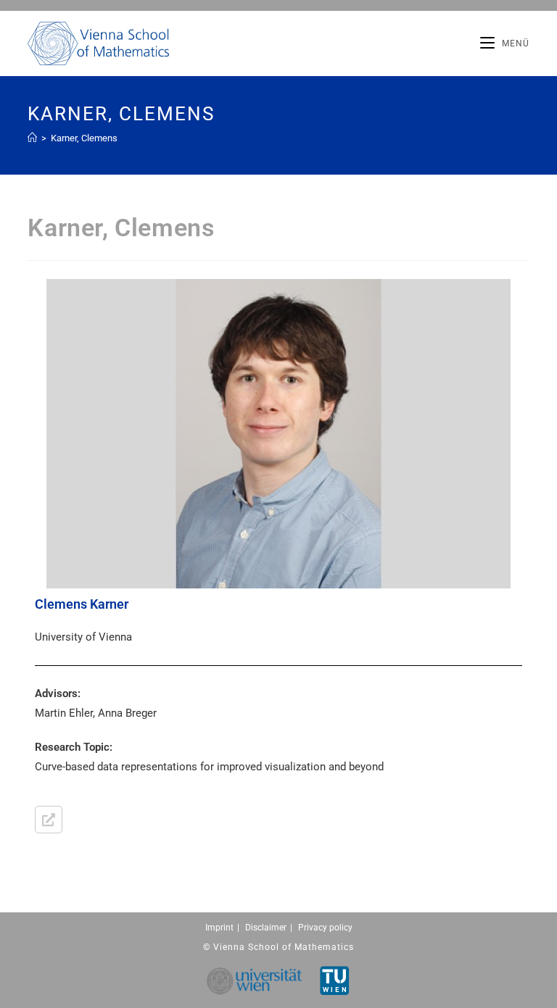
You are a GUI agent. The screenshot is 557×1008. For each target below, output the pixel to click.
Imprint (219, 927)
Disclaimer (265, 927)
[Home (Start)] (32, 138)
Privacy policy (325, 927)
